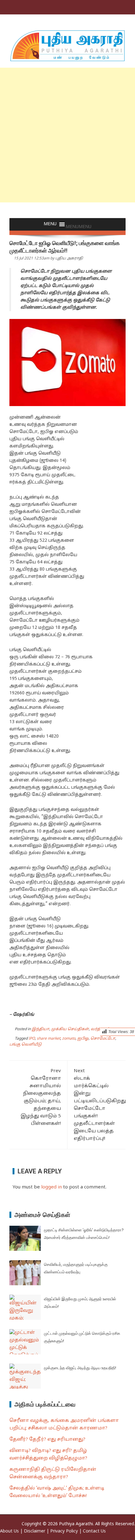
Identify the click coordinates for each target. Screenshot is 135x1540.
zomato (68, 1038)
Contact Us (94, 1531)
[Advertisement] (67, 135)
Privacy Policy (64, 1531)
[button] (78, 227)
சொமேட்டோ (102, 1038)
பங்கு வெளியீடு (25, 1044)
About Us (9, 1531)
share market (48, 1038)
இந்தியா (40, 1029)
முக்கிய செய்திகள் (70, 1029)
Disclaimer (34, 1531)
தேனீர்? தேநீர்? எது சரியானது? (47, 1440)
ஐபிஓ (83, 1038)
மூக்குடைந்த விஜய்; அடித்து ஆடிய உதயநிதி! (80, 1367)
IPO (32, 1038)
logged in (51, 1187)
